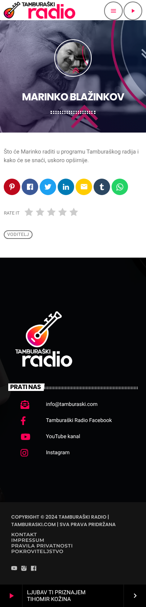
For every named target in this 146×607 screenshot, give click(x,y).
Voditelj (18, 234)
